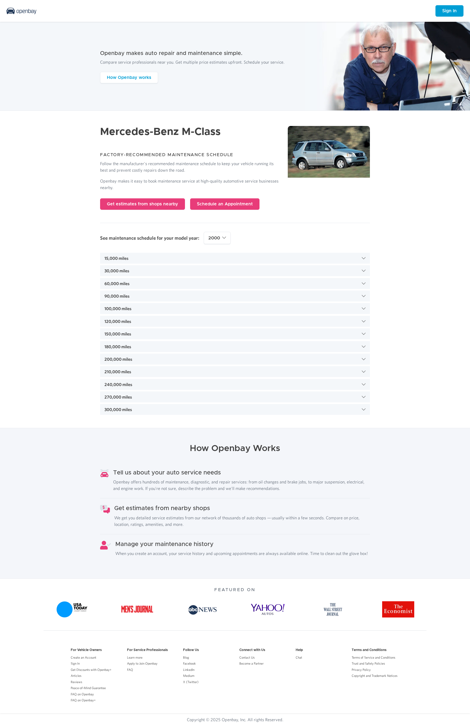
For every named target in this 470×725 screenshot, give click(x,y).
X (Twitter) (191, 682)
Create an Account (83, 657)
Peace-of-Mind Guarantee (88, 688)
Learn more (135, 657)
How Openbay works (129, 77)
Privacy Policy (361, 669)
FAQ (130, 669)
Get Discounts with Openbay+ (91, 669)
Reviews (76, 682)
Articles (76, 675)
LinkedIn (188, 669)
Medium (188, 675)
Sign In (449, 11)
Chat (299, 657)
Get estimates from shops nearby (142, 204)
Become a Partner (251, 663)
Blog (186, 657)
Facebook (189, 663)
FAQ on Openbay (82, 694)
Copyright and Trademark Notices (374, 675)
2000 (214, 238)
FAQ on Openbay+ (83, 700)
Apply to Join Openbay (142, 663)
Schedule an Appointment (225, 204)
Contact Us (247, 657)
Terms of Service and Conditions (373, 657)
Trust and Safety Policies (368, 663)
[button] (235, 258)
